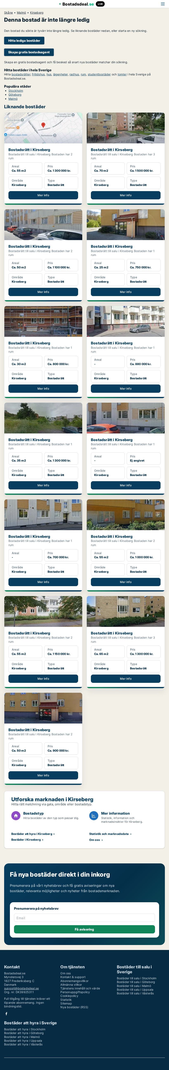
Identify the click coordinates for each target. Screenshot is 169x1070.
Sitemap (66, 1003)
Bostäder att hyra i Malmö (22, 1037)
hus (49, 74)
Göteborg (15, 94)
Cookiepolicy (69, 995)
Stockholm (15, 90)
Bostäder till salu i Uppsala (135, 989)
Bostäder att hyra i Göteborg (24, 1033)
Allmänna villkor (71, 984)
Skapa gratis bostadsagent (29, 52)
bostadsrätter (21, 74)
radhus (74, 74)
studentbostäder (99, 74)
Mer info (43, 195)
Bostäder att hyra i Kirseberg (31, 834)
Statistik (66, 999)
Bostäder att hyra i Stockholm (24, 1029)
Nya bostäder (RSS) (74, 1007)
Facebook (6, 1013)
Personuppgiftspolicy (75, 992)
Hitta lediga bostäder (24, 41)
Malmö (21, 12)
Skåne (8, 12)
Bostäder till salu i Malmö (134, 986)
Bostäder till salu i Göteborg (136, 982)
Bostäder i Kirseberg (26, 839)
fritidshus (38, 74)
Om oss (94, 839)
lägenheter (60, 74)
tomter (122, 74)
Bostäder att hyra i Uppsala (23, 1040)
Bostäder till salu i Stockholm (137, 978)
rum (83, 74)
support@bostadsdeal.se (21, 988)
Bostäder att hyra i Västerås (23, 1044)
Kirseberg (36, 12)
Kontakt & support (72, 977)
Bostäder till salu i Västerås (135, 993)
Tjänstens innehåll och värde (80, 988)
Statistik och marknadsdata (109, 834)
